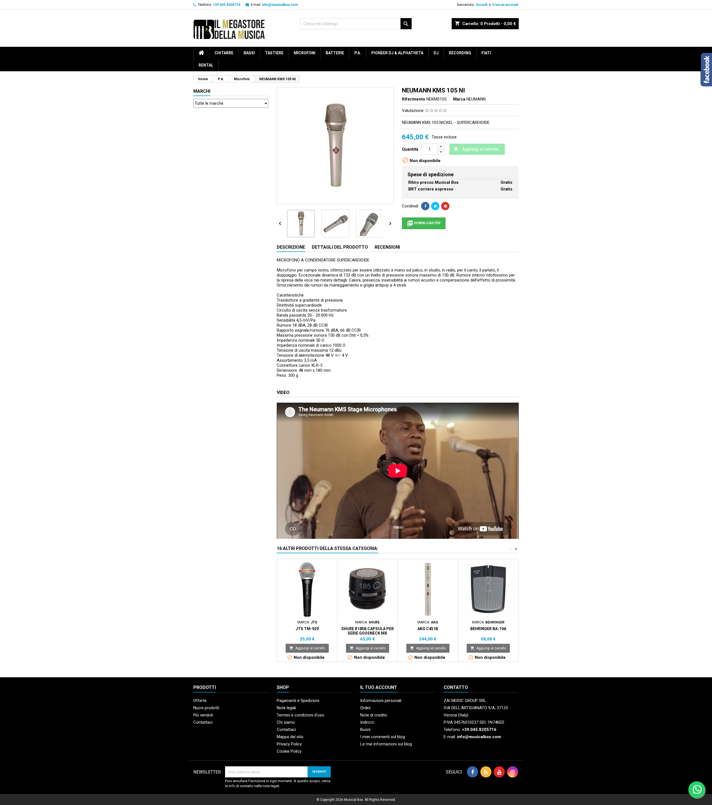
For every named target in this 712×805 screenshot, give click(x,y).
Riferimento (413, 99)
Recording (460, 53)
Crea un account (505, 5)
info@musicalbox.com (280, 5)
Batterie (335, 53)
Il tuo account (378, 687)
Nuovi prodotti (206, 707)
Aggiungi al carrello (476, 149)
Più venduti (203, 715)
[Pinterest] (445, 206)
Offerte (200, 700)
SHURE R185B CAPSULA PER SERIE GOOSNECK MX (367, 631)
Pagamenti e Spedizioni (298, 700)
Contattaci (202, 722)
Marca (459, 99)
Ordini (365, 707)
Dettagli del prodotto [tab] (340, 247)
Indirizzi (367, 722)
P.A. (357, 53)
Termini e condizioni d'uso (300, 715)
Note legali (286, 707)
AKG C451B (427, 629)
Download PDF (424, 223)
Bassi (249, 53)
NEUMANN (476, 99)
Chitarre (223, 53)
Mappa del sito (290, 736)
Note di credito (373, 715)
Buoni (365, 729)
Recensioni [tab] (387, 247)
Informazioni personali (380, 700)
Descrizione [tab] (291, 247)
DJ (436, 53)
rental (206, 65)
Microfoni (304, 53)
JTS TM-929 (307, 629)
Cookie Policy (289, 751)
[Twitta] (435, 206)
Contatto (456, 687)
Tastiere (274, 53)
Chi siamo (286, 722)
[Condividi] (425, 206)
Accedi (481, 5)
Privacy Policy (289, 744)
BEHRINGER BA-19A (488, 629)
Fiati (486, 53)
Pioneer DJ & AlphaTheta (397, 53)
